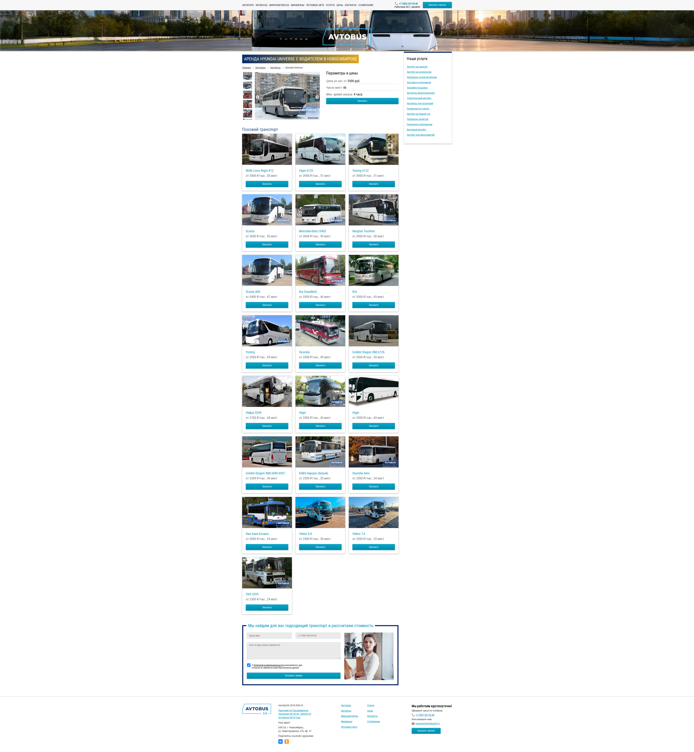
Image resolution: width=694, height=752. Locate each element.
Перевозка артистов (417, 119)
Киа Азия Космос (257, 533)
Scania (250, 231)
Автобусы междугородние (421, 92)
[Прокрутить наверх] (11, 743)
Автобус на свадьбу (417, 66)
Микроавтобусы (279, 5)
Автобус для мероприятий (420, 134)
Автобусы (261, 5)
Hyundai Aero (361, 473)
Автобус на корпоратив (419, 71)
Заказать (362, 100)
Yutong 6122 (360, 170)
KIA (354, 291)
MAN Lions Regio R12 (260, 170)
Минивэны (297, 5)
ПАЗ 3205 (252, 594)
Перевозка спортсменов (419, 124)
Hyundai (304, 352)
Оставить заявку (294, 675)
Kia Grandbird (308, 291)
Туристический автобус (419, 98)
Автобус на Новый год (418, 113)
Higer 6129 (306, 170)
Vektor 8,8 (305, 533)
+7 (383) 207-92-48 (408, 3)
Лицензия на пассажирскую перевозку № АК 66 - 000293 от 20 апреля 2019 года (294, 714)
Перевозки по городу (418, 108)
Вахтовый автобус (416, 129)
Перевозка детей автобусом (422, 77)
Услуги (330, 5)
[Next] (317, 97)
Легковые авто (315, 5)
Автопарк (248, 5)
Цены (340, 5)
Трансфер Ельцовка (417, 87)
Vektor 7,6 (358, 533)
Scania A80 (253, 291)
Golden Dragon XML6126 (368, 352)
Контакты (351, 5)
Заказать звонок (437, 4)
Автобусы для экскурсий (420, 103)
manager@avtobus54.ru (427, 723)
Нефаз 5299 (254, 412)
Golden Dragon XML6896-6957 (265, 473)
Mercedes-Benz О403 (312, 231)
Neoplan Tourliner (363, 231)
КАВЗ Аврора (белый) (313, 473)
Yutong (250, 352)
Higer (302, 412)
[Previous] (257, 97)
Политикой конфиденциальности (269, 665)
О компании (365, 5)
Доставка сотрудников (419, 82)
